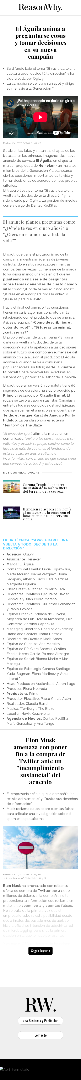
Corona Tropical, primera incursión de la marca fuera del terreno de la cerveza (45, 487)
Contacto (40, 1035)
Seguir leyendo (40, 950)
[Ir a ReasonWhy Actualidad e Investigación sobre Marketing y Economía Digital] (40, 7)
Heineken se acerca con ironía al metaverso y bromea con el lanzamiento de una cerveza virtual (47, 514)
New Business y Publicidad (40, 1020)
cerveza (37, 161)
